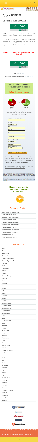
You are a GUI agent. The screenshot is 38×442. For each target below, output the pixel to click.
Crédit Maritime (6, 305)
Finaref (4, 328)
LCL (3, 355)
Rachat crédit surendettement (10, 222)
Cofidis (4, 293)
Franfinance (5, 338)
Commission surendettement (10, 212)
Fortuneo (4, 335)
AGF (3, 248)
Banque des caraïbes (8, 258)
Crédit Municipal (7, 310)
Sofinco (4, 388)
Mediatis (4, 363)
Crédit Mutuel (6, 313)
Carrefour (4, 278)
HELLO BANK (6, 345)
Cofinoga (4, 295)
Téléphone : (11, 136)
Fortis (3, 333)
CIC (3, 290)
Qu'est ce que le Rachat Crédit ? (11, 217)
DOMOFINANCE (6, 320)
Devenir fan (18, 407)
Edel (3, 323)
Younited (4, 400)
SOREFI (4, 393)
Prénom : (10, 129)
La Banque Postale (7, 350)
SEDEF (4, 373)
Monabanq (5, 365)
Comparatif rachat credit (9, 214)
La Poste (4, 353)
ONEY (4, 370)
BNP (3, 266)
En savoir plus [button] (28, 434)
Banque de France (7, 256)
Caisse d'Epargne (7, 276)
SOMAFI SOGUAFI (7, 390)
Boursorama (5, 268)
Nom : (9, 126)
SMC (3, 375)
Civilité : (10, 123)
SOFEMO (4, 385)
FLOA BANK (5, 330)
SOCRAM (4, 380)
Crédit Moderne (6, 308)
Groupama (5, 343)
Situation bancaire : (13, 146)
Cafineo (4, 273)
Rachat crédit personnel (9, 219)
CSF (3, 315)
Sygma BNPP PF (7, 395)
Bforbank (4, 263)
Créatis (4, 298)
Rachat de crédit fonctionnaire (10, 229)
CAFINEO (4, 271)
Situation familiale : (13, 140)
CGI (3, 285)
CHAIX (4, 288)
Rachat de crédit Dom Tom (9, 227)
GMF (3, 340)
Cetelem (4, 283)
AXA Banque (5, 253)
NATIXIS (4, 368)
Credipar (4, 300)
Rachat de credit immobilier (10, 232)
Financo (4, 325)
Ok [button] (19, 439)
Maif (3, 360)
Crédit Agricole (6, 303)
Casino (4, 280)
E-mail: (10, 133)
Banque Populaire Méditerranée (11, 261)
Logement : (11, 143)
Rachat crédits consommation (10, 224)
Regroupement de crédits (9, 237)
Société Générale (7, 378)
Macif (3, 358)
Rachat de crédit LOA (8, 234)
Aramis (4, 251)
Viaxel (4, 397)
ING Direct (5, 348)
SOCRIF (4, 383)
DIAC (3, 318)
